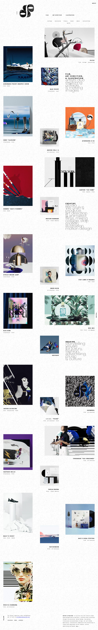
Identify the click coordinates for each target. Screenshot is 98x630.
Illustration (70, 15)
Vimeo (15, 620)
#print (68, 23)
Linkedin (21, 620)
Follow (96, 315)
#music (78, 21)
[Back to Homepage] (27, 17)
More (77, 626)
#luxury (66, 21)
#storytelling (86, 21)
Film (47, 15)
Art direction (57, 15)
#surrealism (58, 21)
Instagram (10, 620)
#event (72, 21)
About (94, 3)
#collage (49, 21)
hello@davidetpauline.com (23, 617)
